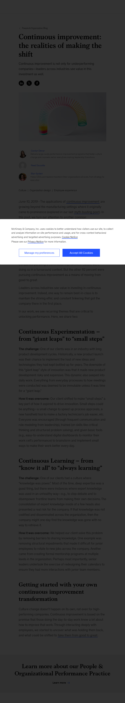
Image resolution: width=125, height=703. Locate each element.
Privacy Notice (36, 241)
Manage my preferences (39, 252)
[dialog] (62, 241)
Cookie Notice (70, 236)
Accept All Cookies (81, 252)
